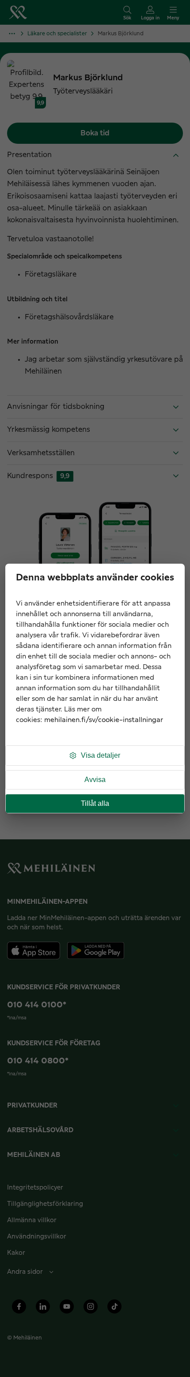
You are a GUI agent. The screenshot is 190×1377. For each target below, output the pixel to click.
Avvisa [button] (95, 779)
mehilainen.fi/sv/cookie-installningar (103, 720)
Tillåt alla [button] (95, 803)
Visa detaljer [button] (100, 755)
